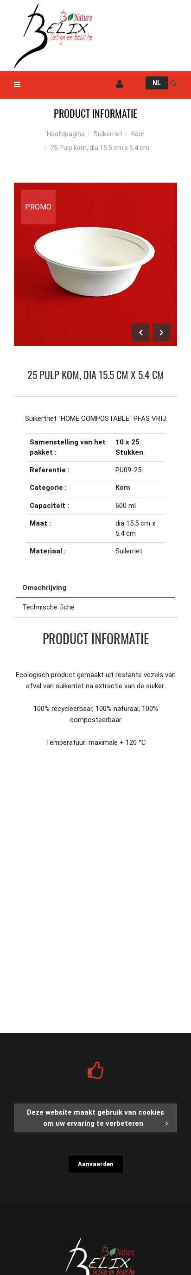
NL (157, 83)
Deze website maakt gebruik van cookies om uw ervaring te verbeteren (95, 1118)
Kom (138, 134)
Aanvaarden (96, 1164)
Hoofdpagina (66, 134)
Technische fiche (48, 607)
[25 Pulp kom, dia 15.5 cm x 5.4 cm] (95, 189)
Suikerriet (108, 134)
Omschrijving (44, 588)
